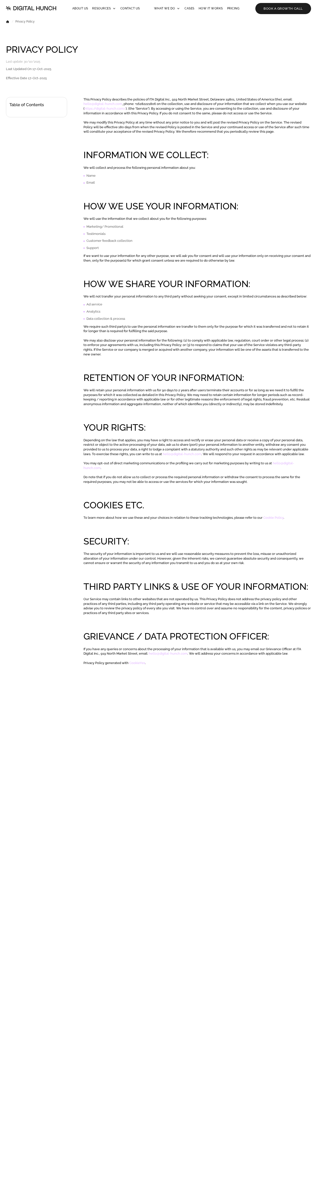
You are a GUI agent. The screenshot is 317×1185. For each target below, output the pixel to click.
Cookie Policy (273, 517)
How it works (211, 8)
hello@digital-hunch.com (102, 104)
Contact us (130, 8)
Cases (189, 8)
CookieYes (137, 663)
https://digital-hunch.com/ (105, 108)
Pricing (233, 8)
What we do (164, 8)
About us (80, 8)
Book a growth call (283, 8)
